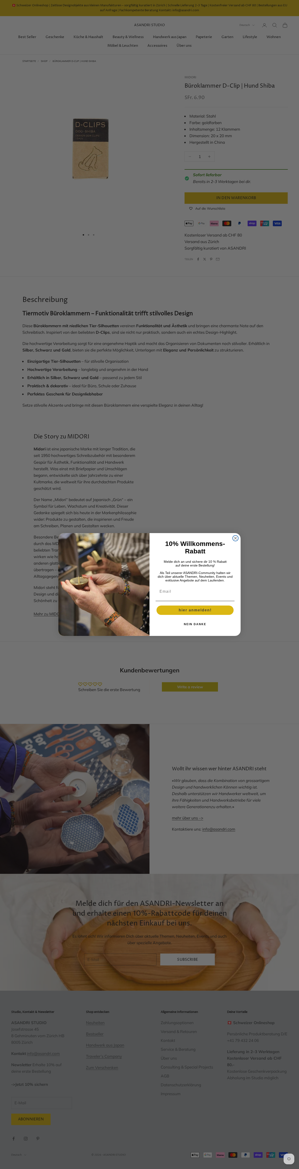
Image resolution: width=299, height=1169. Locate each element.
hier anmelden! (195, 610)
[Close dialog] (235, 538)
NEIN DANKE (195, 624)
